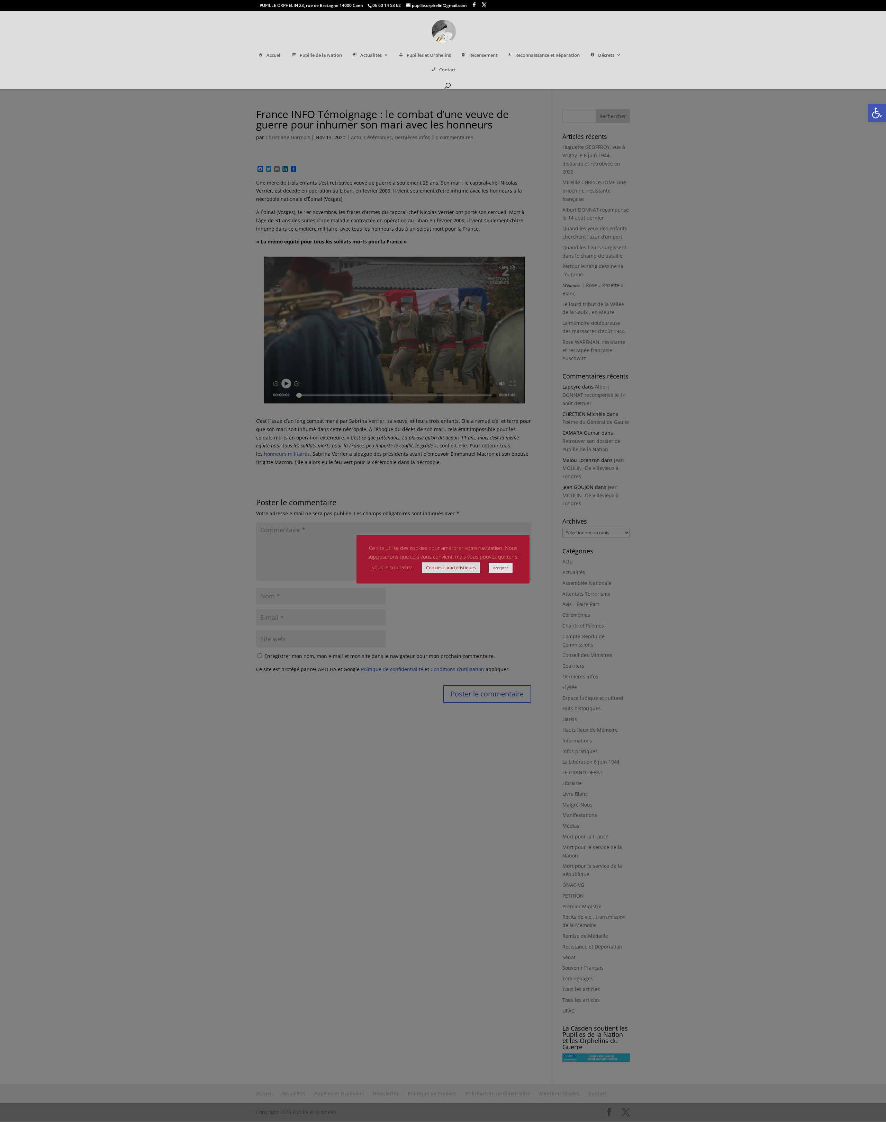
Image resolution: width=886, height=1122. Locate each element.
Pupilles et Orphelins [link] (429, 55)
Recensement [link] (483, 55)
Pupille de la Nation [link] (321, 55)
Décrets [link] (606, 55)
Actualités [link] (371, 55)
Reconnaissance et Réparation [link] (547, 55)
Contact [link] (447, 70)
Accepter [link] (500, 567)
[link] (877, 113)
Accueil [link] (274, 55)
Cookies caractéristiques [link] (451, 567)
